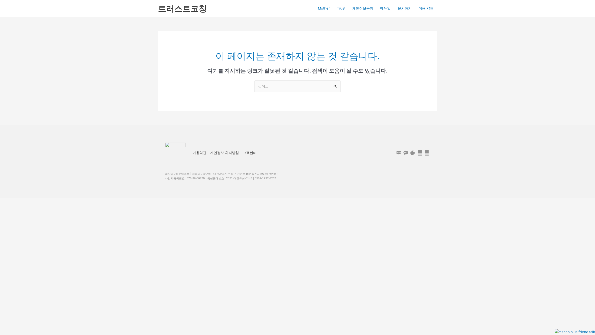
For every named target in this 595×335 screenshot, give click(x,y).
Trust (341, 8)
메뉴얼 (385, 8)
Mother (324, 8)
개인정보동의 (362, 8)
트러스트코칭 (182, 8)
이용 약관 (426, 8)
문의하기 (405, 8)
